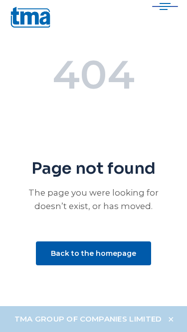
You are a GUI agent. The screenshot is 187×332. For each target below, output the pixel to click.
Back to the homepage (93, 253)
